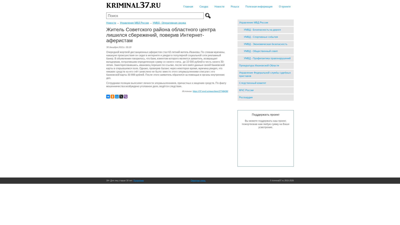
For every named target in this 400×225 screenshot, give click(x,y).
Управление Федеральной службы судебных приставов (265, 74)
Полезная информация (258, 6)
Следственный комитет (252, 83)
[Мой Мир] (117, 96)
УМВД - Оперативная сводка (169, 23)
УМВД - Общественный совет (261, 51)
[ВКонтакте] (108, 96)
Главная (188, 6)
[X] (121, 96)
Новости (219, 6)
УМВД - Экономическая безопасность (265, 44)
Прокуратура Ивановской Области (259, 65)
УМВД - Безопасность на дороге (262, 29)
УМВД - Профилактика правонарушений (267, 58)
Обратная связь (198, 180)
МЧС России (246, 90)
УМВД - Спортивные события (261, 37)
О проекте (285, 6)
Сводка (204, 6)
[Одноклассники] (112, 96)
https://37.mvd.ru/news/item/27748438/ (210, 91)
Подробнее (138, 180)
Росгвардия (246, 97)
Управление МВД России (134, 23)
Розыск (235, 6)
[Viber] (126, 96)
